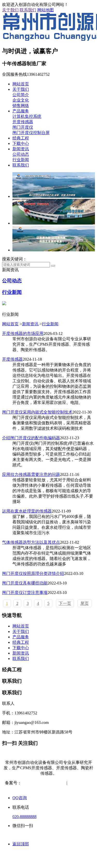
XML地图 (49, 788)
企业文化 (20, 100)
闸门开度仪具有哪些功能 (25, 583)
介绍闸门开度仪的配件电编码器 (31, 438)
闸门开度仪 (22, 127)
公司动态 (20, 154)
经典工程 (20, 138)
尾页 (84, 603)
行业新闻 (20, 160)
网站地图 (45, 10)
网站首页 (20, 84)
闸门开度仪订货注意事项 (25, 592)
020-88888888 (24, 816)
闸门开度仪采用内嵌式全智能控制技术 (37, 412)
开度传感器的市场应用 (22, 333)
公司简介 (20, 95)
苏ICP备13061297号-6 (40, 783)
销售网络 (20, 105)
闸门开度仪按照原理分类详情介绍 (33, 573)
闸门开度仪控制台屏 (31, 132)
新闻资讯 (20, 149)
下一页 (65, 603)
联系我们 (28, 10)
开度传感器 (22, 122)
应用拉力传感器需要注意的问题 (31, 474)
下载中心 (20, 143)
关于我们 (10, 10)
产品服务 (20, 111)
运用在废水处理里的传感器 (27, 511)
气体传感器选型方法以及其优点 (31, 542)
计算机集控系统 (26, 116)
